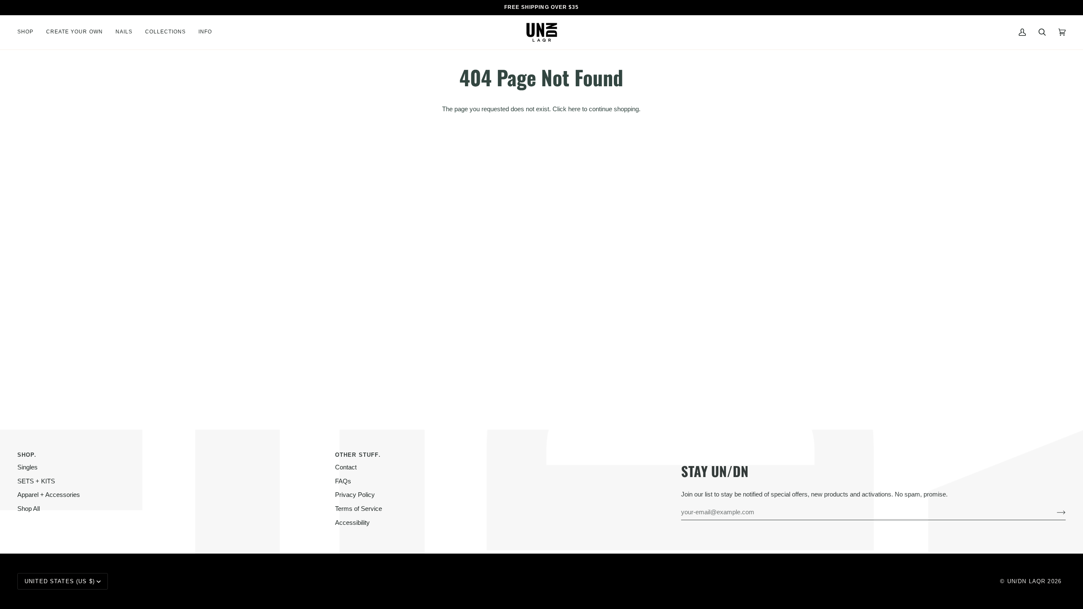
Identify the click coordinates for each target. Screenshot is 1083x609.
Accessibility (352, 522)
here (574, 109)
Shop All (28, 508)
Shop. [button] (26, 455)
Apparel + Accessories (48, 494)
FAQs (343, 481)
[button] (28, 32)
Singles (27, 467)
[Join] (1054, 512)
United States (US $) (60, 581)
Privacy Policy (355, 494)
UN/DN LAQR (1026, 581)
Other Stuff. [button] (358, 455)
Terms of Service (358, 508)
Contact (346, 467)
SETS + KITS (36, 481)
